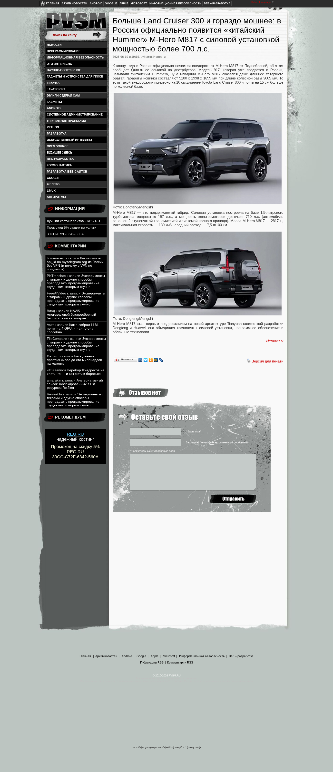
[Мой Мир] (155, 360)
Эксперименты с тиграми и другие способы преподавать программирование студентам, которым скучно (76, 281)
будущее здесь (59, 152)
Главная (52, 3)
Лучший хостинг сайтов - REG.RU (73, 221)
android (54, 108)
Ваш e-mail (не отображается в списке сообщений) (217, 442)
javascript (56, 89)
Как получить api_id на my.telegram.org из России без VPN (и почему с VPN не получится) (75, 263)
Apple (123, 3)
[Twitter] (145, 360)
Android (96, 3)
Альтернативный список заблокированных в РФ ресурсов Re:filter (75, 384)
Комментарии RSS (180, 662)
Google (111, 3)
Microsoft (139, 3)
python (53, 127)
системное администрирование (75, 114)
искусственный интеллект (69, 140)
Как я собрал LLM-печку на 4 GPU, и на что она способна (73, 328)
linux (51, 190)
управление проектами (66, 121)
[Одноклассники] (150, 360)
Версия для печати (267, 361)
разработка (57, 133)
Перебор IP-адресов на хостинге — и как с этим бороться (75, 372)
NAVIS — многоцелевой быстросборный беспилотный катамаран (71, 314)
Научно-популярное (64, 70)
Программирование (63, 51)
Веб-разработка (60, 159)
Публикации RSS (152, 662)
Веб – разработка (217, 3)
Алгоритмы (56, 197)
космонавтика (59, 165)
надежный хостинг (75, 437)
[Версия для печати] (249, 361)
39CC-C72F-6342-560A (65, 234)
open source (58, 146)
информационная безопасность (75, 57)
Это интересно (59, 64)
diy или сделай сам (63, 95)
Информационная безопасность (175, 3)
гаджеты (54, 102)
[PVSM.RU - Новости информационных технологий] (75, 23)
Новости (54, 45)
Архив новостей (74, 3)
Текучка (53, 83)
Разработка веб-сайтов (67, 171)
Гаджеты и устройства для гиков (75, 76)
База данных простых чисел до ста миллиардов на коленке (74, 359)
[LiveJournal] (161, 360)
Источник (274, 341)
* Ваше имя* (193, 431)
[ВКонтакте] (140, 360)
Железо (53, 184)
